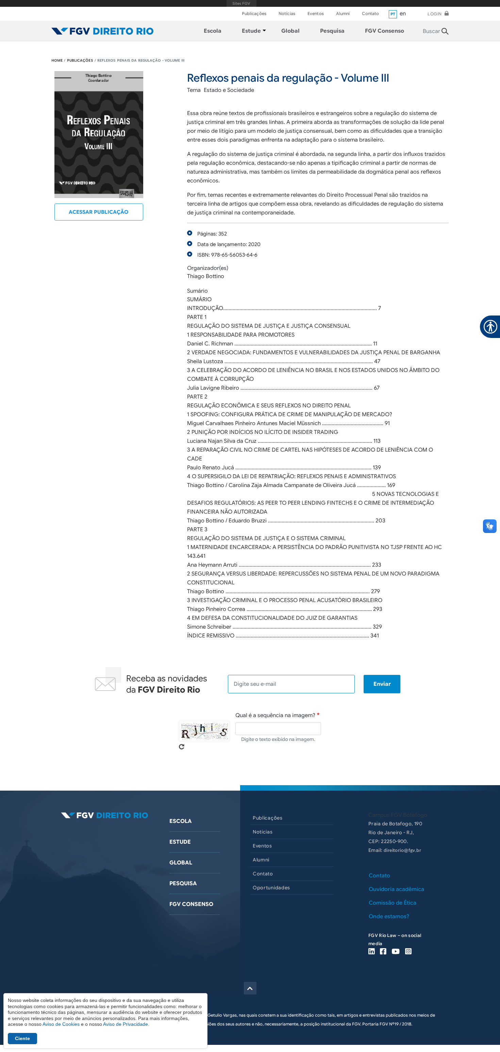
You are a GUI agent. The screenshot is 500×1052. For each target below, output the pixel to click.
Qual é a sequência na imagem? (275, 715)
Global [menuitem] (290, 31)
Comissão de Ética (392, 903)
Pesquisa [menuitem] (332, 31)
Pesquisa (183, 883)
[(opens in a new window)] (371, 952)
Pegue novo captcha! (181, 746)
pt (393, 14)
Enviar (382, 684)
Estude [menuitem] (251, 31)
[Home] (102, 31)
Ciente (22, 1038)
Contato (370, 13)
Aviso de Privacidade (125, 1024)
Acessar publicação (99, 212)
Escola (180, 821)
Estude (180, 842)
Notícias (287, 13)
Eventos (315, 13)
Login (435, 13)
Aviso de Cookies (61, 1024)
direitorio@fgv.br (402, 850)
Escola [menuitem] (212, 31)
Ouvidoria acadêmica (396, 889)
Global (180, 862)
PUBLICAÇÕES (80, 60)
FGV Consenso (191, 904)
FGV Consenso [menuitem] (384, 31)
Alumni (343, 13)
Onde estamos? (389, 916)
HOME (57, 60)
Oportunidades (271, 888)
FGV (241, 3)
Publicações (254, 13)
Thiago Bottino (205, 276)
